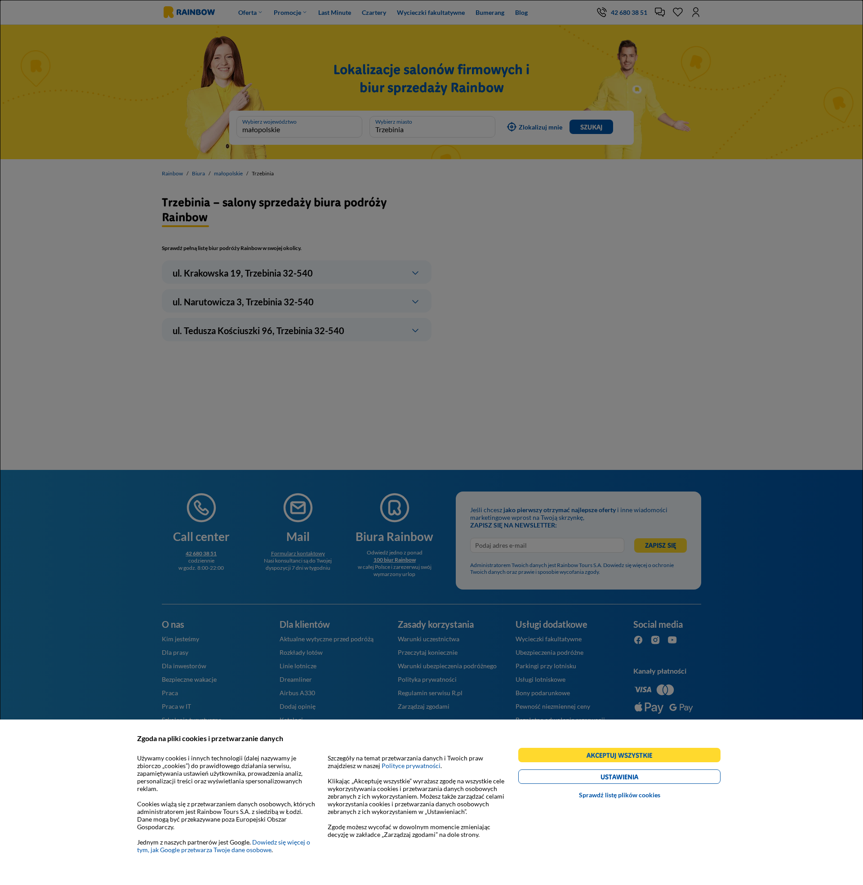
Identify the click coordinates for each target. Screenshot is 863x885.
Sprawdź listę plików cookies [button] (619, 795)
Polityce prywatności (411, 765)
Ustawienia (635, 778)
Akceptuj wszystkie (623, 756)
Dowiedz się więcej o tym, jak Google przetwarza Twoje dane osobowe (223, 846)
